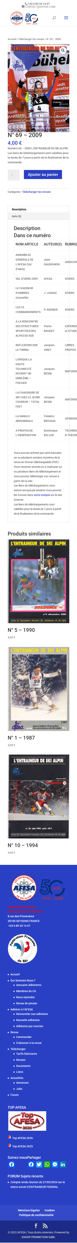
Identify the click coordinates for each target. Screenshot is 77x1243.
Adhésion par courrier (29, 1026)
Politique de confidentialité (36, 1215)
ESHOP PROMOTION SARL (38, 1237)
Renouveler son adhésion (32, 1014)
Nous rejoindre (25, 997)
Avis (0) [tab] (16, 216)
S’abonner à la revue (29, 1042)
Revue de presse (26, 1003)
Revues (20, 1059)
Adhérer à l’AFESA (21, 1009)
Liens (19, 1071)
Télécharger (18, 1049)
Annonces (22, 1082)
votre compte (42, 495)
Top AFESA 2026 (22, 1138)
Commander (24, 1037)
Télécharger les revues (31, 39)
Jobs (19, 1088)
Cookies (50, 1210)
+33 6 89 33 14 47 (19, 925)
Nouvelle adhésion (28, 1020)
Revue (14, 1032)
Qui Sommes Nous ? (22, 980)
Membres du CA (26, 991)
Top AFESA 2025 (22, 1146)
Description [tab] (19, 209)
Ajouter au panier (43, 174)
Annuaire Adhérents (28, 985)
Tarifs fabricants (26, 1053)
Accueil (12, 39)
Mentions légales (29, 1210)
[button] (63, 50)
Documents (23, 1066)
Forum (14, 1094)
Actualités (16, 1078)
